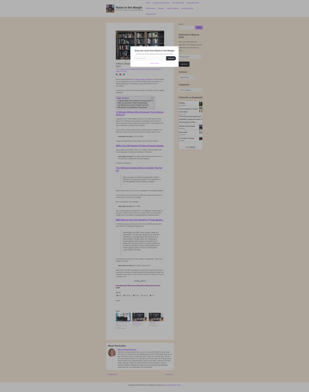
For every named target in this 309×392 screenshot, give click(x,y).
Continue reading (154, 63)
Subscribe (171, 58)
